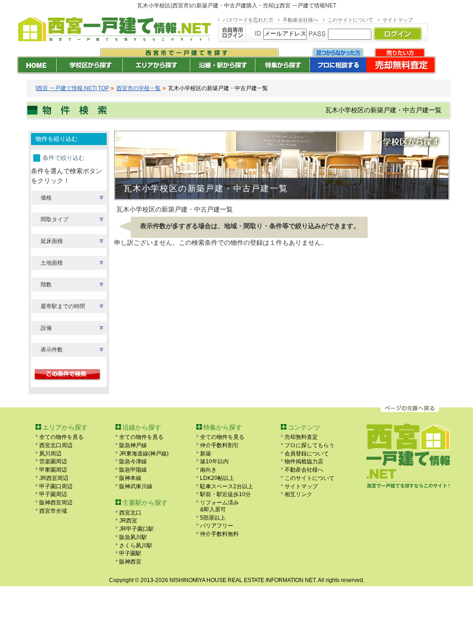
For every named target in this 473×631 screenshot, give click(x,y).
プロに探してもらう (309, 445)
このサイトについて (350, 20)
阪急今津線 (133, 461)
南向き (208, 470)
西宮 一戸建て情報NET (307, 5)
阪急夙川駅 (133, 537)
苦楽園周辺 (53, 461)
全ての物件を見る (61, 437)
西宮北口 (130, 513)
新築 (205, 453)
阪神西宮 (130, 561)
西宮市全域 (53, 511)
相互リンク (298, 494)
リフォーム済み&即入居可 (219, 506)
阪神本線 (130, 478)
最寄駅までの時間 (63, 306)
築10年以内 (214, 461)
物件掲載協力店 (304, 461)
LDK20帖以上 (217, 478)
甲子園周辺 (53, 494)
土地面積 (52, 263)
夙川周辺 (50, 453)
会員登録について (307, 453)
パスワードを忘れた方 (248, 20)
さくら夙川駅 (135, 545)
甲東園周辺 (53, 470)
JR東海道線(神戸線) (144, 453)
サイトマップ (397, 20)
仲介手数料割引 (219, 445)
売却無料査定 (301, 437)
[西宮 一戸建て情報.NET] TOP (72, 88)
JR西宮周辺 (53, 478)
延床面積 (52, 241)
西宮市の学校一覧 (138, 88)
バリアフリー (216, 525)
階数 (46, 284)
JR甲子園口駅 (136, 529)
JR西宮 (128, 520)
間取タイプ (54, 219)
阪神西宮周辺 (56, 502)
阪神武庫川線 (135, 486)
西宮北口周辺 (56, 445)
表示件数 (52, 349)
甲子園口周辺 (56, 486)
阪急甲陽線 (133, 470)
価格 (46, 197)
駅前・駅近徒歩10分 (225, 494)
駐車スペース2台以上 (226, 486)
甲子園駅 (130, 553)
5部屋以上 (212, 518)
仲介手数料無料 (219, 534)
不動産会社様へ (300, 20)
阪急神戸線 (133, 445)
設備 (46, 328)
